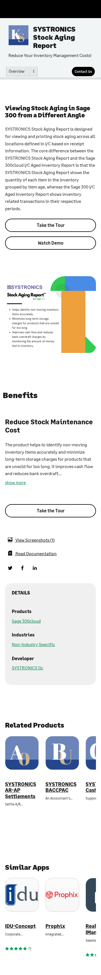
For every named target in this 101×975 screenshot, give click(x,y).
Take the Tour (51, 225)
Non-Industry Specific (33, 644)
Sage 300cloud (26, 620)
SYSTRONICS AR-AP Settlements (20, 790)
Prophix (55, 926)
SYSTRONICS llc (27, 667)
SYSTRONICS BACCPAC (61, 787)
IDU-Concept (20, 926)
